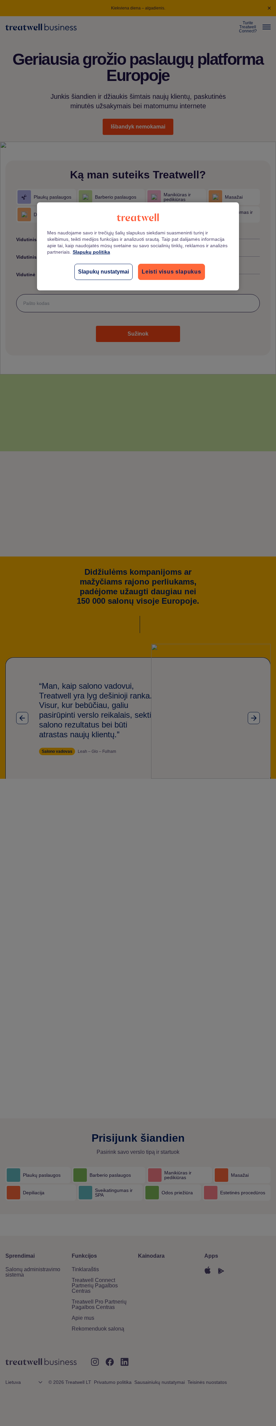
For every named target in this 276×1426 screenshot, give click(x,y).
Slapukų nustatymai (103, 272)
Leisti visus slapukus (171, 272)
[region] (138, 246)
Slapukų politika (91, 252)
